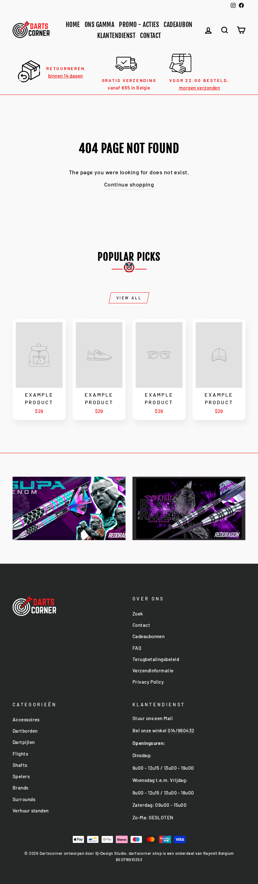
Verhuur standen (31, 810)
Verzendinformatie (153, 670)
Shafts (20, 765)
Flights (20, 754)
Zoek (137, 613)
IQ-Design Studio (110, 853)
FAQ (136, 648)
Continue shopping (129, 184)
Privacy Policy (148, 682)
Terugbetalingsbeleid (155, 659)
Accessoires (26, 719)
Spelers (21, 776)
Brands (20, 787)
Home (73, 25)
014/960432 (181, 730)
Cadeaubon (178, 25)
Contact (150, 36)
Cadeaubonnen (148, 636)
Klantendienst (116, 36)
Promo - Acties (139, 25)
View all (129, 298)
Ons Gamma (100, 25)
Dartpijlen (24, 742)
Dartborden (25, 731)
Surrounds (24, 799)
